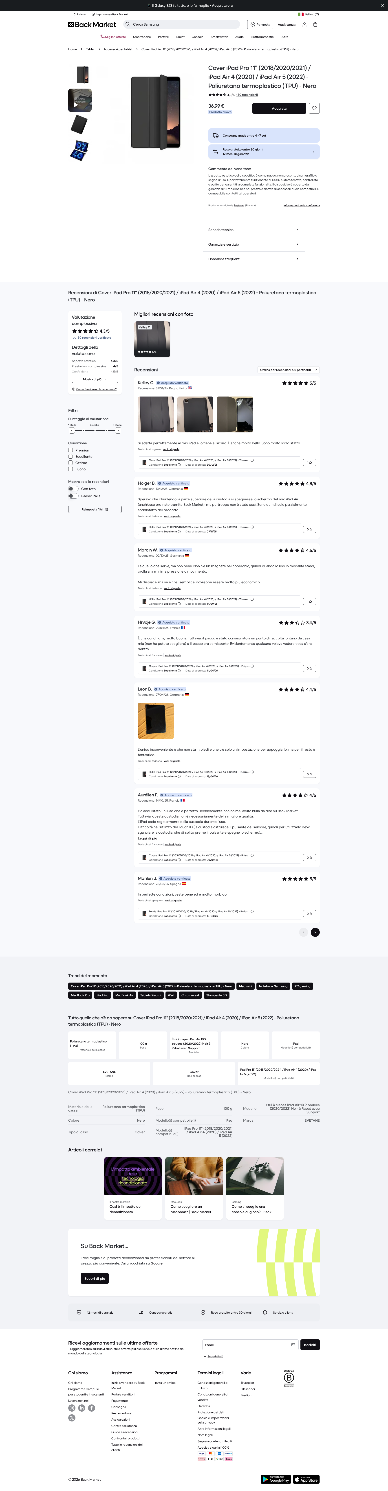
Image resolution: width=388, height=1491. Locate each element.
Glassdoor (248, 1389)
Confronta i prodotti (125, 1438)
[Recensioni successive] (315, 932)
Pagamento (119, 1401)
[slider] (72, 430)
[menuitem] (142, 37)
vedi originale (171, 449)
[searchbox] (185, 24)
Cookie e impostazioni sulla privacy (213, 1420)
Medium (247, 1395)
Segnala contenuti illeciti (215, 1441)
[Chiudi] (382, 5)
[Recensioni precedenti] (303, 932)
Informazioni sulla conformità (302, 205)
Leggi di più (147, 838)
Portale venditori (122, 1394)
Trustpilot (247, 1383)
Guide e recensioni (124, 1432)
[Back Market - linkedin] (81, 1408)
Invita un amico (165, 1383)
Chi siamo (75, 1383)
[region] (227, 340)
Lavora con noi (78, 1401)
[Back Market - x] (71, 1417)
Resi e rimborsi (121, 1413)
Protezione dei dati (211, 1412)
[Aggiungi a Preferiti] (314, 108)
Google (157, 1263)
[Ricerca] (127, 24)
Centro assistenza (124, 1426)
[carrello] (315, 24)
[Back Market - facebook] (91, 1408)
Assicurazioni (120, 1419)
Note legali (205, 1435)
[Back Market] (92, 24)
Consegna (118, 1407)
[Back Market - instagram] (71, 1408)
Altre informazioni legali (214, 1429)
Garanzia (204, 1406)
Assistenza (286, 24)
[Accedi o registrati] (304, 24)
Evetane (239, 205)
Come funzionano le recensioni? (96, 389)
